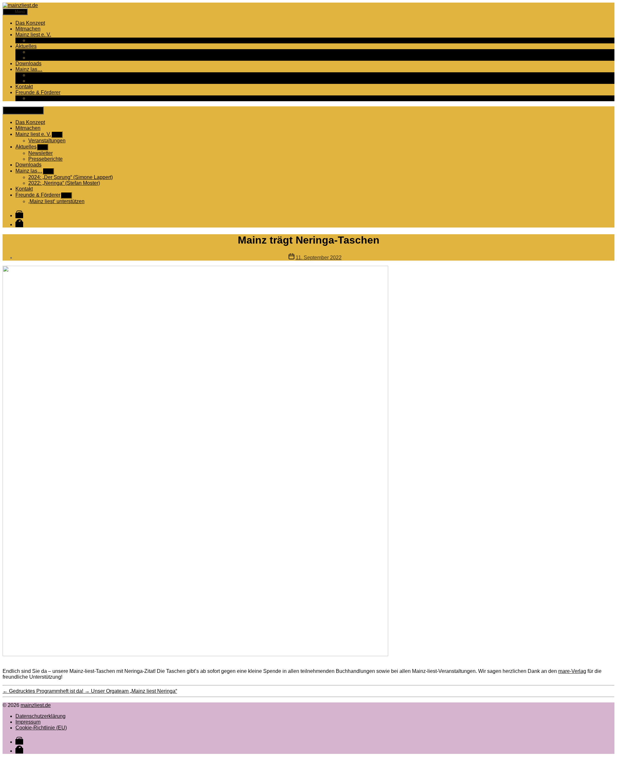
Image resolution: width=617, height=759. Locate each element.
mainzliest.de (36, 705)
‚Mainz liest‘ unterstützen (56, 98)
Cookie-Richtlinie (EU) (41, 727)
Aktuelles (26, 46)
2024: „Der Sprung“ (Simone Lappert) (70, 75)
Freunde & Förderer (37, 92)
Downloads (28, 63)
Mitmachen (27, 28)
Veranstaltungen (47, 40)
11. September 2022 (319, 257)
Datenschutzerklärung (40, 716)
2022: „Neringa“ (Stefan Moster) (64, 81)
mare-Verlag (572, 671)
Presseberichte (45, 57)
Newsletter (40, 52)
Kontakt (24, 86)
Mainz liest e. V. (33, 34)
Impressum (27, 722)
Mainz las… (28, 69)
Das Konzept (30, 23)
